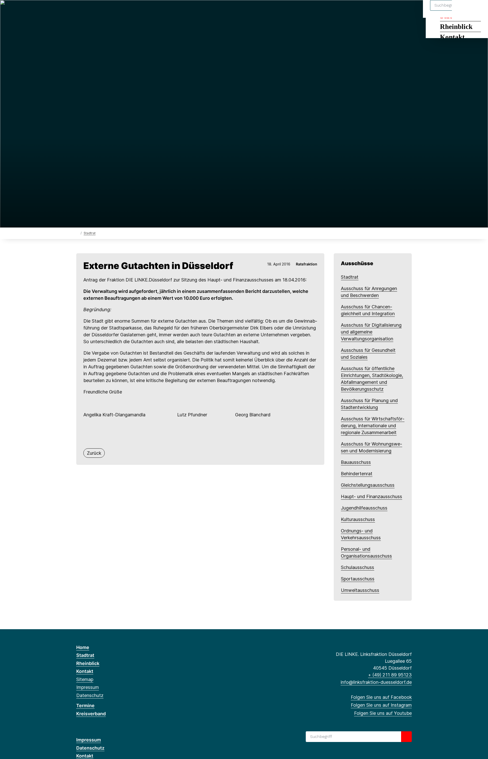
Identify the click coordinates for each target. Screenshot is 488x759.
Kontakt (452, 37)
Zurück (94, 453)
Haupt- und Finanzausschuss (371, 496)
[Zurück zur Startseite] (77, 232)
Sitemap (84, 679)
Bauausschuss (356, 462)
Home (82, 647)
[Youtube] (95, 10)
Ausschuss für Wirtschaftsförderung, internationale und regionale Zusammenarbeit (372, 425)
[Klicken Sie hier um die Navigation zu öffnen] (477, 10)
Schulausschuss (357, 567)
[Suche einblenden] (462, 10)
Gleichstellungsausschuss (367, 485)
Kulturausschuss (358, 519)
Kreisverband (91, 713)
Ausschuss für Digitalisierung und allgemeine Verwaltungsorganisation (371, 331)
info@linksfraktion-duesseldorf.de (376, 682)
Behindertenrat (356, 473)
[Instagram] (87, 10)
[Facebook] (79, 10)
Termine (85, 705)
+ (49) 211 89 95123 (390, 674)
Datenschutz (89, 695)
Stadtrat (90, 233)
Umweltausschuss (360, 590)
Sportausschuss (357, 578)
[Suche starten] (406, 736)
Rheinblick (456, 26)
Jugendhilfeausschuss (364, 508)
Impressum (87, 687)
